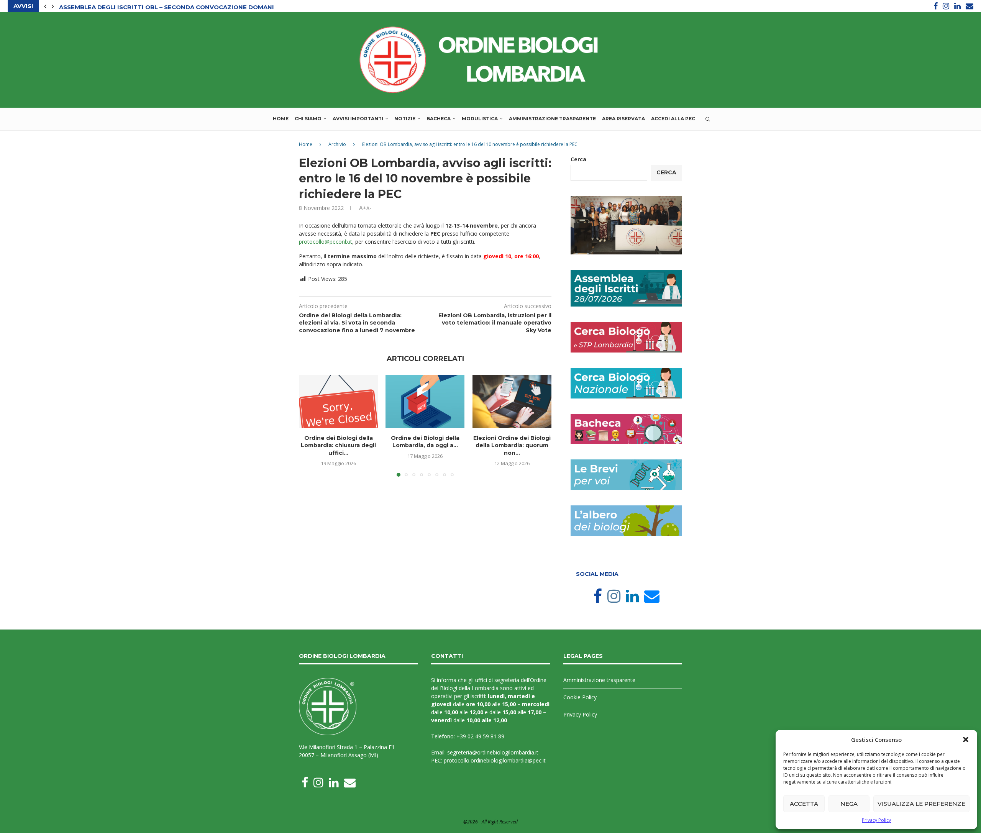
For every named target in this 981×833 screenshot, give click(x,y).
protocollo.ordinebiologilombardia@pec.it (495, 760)
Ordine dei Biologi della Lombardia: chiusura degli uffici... (338, 445)
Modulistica (480, 118)
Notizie (404, 118)
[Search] (708, 119)
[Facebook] (935, 6)
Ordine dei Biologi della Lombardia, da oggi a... (425, 441)
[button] (966, 739)
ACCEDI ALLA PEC (673, 118)
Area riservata (623, 118)
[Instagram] (946, 6)
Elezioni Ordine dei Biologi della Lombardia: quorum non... (512, 445)
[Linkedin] (957, 6)
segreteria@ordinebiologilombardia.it (492, 752)
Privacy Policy (876, 820)
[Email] (969, 6)
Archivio (337, 144)
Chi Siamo (308, 118)
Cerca (578, 159)
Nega (849, 803)
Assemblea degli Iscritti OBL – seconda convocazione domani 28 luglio (183, 6)
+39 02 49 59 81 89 (480, 736)
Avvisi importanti (358, 118)
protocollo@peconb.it (325, 241)
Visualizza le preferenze (921, 803)
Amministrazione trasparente (552, 118)
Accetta (804, 803)
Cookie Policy (580, 697)
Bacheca (439, 118)
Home (281, 118)
